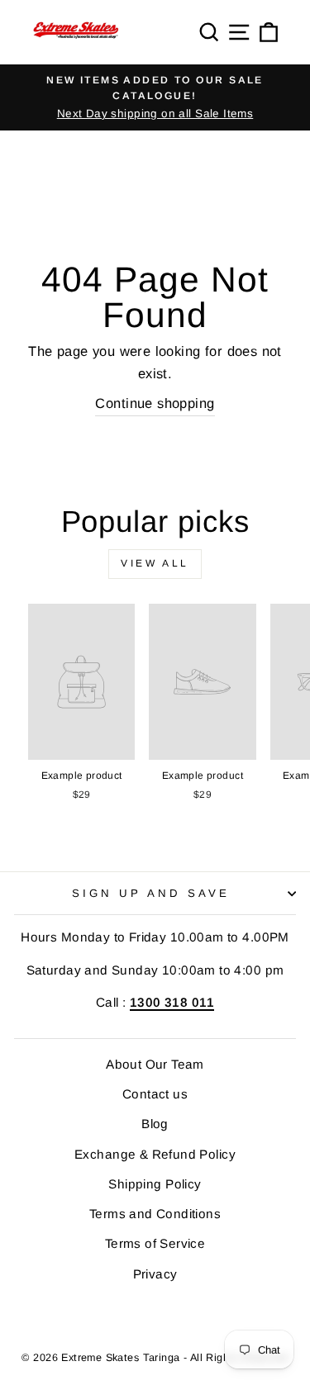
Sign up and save (151, 893)
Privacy (155, 1274)
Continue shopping (154, 403)
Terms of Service (155, 1243)
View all (155, 563)
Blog (155, 1124)
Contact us (155, 1094)
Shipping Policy (154, 1184)
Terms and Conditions (155, 1214)
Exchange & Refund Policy (155, 1154)
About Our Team (155, 1064)
